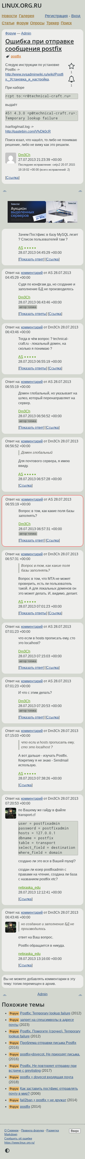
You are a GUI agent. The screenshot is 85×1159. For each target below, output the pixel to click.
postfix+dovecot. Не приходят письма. (50, 1054)
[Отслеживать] (71, 79)
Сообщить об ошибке (18, 1138)
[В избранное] (71, 66)
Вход (75, 16)
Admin (26, 33)
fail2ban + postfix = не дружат (43, 1100)
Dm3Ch (24, 155)
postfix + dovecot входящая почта (46, 1077)
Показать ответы (32, 314)
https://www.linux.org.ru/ (19, 1142)
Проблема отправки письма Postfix (48, 1043)
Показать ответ (31, 259)
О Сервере (11, 1130)
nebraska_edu (29, 887)
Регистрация (56, 16)
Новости (9, 16)
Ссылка (12, 178)
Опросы (37, 23)
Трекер (52, 23)
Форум (22, 23)
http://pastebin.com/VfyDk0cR (28, 131)
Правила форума (32, 1130)
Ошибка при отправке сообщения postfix (39, 45)
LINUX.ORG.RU (22, 5)
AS (20, 248)
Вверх (75, 1131)
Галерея (26, 16)
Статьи (8, 23)
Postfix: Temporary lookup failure (45, 1013)
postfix (16, 56)
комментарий (32, 273)
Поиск (66, 23)
